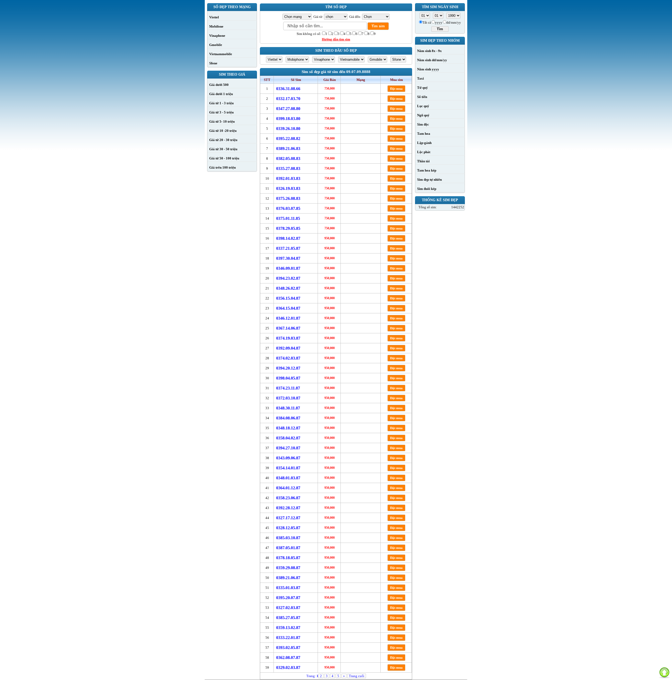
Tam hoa (423, 134)
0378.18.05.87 (288, 558)
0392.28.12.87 (288, 508)
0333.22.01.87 (288, 637)
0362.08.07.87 (288, 657)
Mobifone (216, 26)
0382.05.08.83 (288, 158)
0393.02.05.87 (288, 647)
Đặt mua (396, 89)
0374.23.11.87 (288, 388)
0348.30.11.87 (288, 408)
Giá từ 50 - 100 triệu (224, 158)
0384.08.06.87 (288, 418)
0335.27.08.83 (288, 168)
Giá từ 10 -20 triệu (223, 131)
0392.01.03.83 (288, 178)
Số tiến (422, 97)
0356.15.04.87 (288, 298)
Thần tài (423, 161)
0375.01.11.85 (288, 218)
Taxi (420, 78)
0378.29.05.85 (288, 228)
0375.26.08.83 (288, 198)
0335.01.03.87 (288, 587)
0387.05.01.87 (288, 548)
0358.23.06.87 (288, 498)
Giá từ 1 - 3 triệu (221, 103)
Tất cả (426, 22)
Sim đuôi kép (426, 189)
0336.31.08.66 (288, 88)
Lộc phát (423, 152)
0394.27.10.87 (288, 448)
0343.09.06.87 (288, 458)
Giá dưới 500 (219, 85)
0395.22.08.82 (288, 138)
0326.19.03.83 (288, 188)
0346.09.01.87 (288, 268)
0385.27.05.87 (288, 617)
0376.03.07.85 (288, 208)
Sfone (213, 63)
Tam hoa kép (426, 170)
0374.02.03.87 (288, 358)
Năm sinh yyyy (428, 69)
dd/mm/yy (453, 22)
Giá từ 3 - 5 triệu (221, 112)
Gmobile (215, 45)
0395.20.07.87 (288, 597)
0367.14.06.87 (288, 328)
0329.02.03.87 (288, 667)
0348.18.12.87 (288, 428)
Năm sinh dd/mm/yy (432, 60)
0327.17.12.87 (288, 518)
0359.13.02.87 (288, 627)
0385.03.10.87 (288, 538)
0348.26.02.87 (288, 288)
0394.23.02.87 (288, 278)
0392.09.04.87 (288, 348)
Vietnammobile (220, 54)
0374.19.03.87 (288, 338)
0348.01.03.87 (288, 478)
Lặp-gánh (424, 143)
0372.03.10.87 (288, 398)
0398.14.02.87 (288, 238)
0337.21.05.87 (288, 248)
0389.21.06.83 (288, 148)
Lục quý (423, 106)
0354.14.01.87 (288, 468)
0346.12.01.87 (288, 318)
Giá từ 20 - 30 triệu (223, 140)
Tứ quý (422, 88)
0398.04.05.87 (288, 378)
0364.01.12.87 (288, 488)
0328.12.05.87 (288, 528)
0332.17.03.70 (288, 98)
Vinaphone (217, 36)
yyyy (438, 22)
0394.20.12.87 (288, 368)
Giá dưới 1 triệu (221, 94)
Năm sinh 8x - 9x (429, 51)
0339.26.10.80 (288, 128)
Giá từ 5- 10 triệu (222, 121)
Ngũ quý (423, 115)
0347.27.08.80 (288, 108)
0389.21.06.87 (288, 577)
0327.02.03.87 (288, 607)
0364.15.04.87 (288, 308)
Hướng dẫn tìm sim (336, 39)
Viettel (214, 17)
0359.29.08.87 (288, 567)
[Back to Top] (664, 672)
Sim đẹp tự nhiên (429, 179)
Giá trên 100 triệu (222, 167)
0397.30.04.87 (288, 258)
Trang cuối (356, 676)
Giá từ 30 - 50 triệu (223, 149)
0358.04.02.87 (288, 438)
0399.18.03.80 (288, 118)
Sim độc (423, 124)
